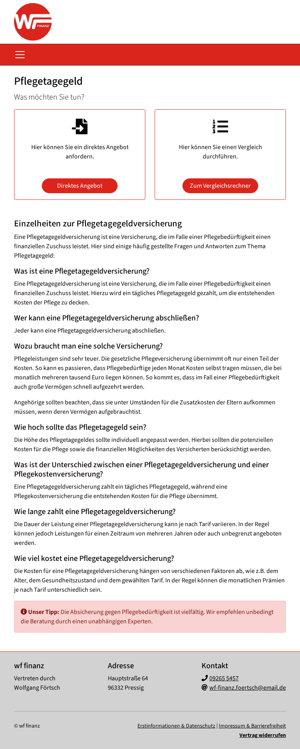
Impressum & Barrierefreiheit (252, 726)
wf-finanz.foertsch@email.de (247, 687)
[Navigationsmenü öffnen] (20, 54)
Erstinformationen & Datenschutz (176, 726)
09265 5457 (224, 678)
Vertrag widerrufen (262, 735)
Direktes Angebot (79, 185)
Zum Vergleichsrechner (220, 185)
